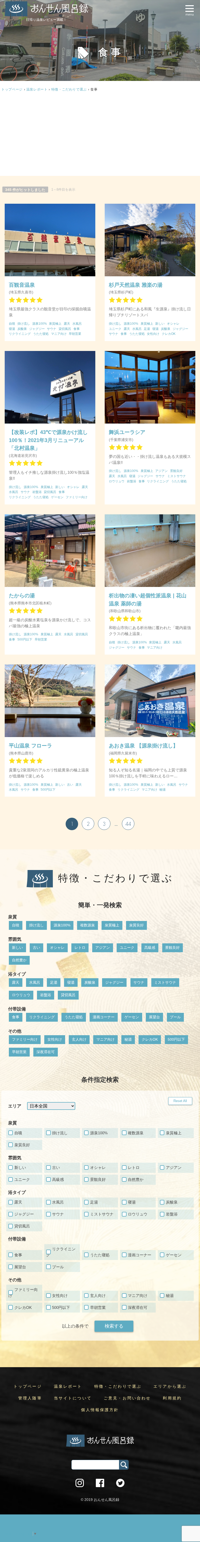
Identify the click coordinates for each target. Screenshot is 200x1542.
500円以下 (176, 1039)
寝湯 (70, 982)
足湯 (53, 982)
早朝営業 (19, 1052)
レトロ (79, 947)
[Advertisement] (100, 134)
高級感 (149, 947)
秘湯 (128, 1039)
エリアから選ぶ (169, 1386)
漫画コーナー (104, 1017)
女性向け (54, 1039)
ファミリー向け (25, 1039)
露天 (15, 982)
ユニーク (127, 947)
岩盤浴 (45, 995)
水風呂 (34, 982)
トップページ (28, 1386)
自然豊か (19, 960)
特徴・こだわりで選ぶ (69, 89)
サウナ (138, 982)
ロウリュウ (21, 995)
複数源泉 (87, 925)
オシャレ (57, 947)
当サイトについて (73, 1398)
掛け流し (36, 925)
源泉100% (62, 925)
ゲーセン (131, 1017)
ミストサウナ (165, 982)
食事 (15, 1017)
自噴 (15, 925)
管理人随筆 (30, 1398)
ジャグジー (114, 982)
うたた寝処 (74, 1017)
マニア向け (105, 1039)
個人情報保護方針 (100, 1410)
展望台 (154, 1017)
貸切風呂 (68, 995)
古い (36, 947)
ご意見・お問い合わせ (127, 1398)
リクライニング (42, 1017)
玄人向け (79, 1039)
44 (128, 824)
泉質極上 (112, 925)
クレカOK (150, 1039)
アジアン (102, 947)
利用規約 (172, 1398)
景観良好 (172, 947)
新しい (17, 947)
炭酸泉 (89, 982)
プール (175, 1017)
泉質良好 (136, 925)
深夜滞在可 (45, 1052)
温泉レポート (37, 89)
